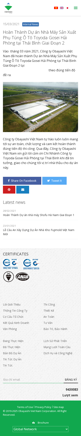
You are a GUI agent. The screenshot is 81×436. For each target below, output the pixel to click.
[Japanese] (67, 8)
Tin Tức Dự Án (12, 359)
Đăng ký (71, 379)
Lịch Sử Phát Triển (55, 341)
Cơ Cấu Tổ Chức (13, 317)
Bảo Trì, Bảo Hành (55, 329)
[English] (62, 8)
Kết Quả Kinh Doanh (16, 323)
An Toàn (48, 317)
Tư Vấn (47, 323)
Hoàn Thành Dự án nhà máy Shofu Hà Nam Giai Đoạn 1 (38, 215)
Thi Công (49, 304)
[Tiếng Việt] (56, 8)
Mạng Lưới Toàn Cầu (56, 347)
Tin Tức (8, 365)
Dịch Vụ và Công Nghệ (57, 353)
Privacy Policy (43, 407)
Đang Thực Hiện (13, 341)
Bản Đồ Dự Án (12, 353)
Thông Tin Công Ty (15, 310)
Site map (58, 407)
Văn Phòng (10, 329)
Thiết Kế (48, 310)
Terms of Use (25, 407)
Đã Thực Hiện (11, 347)
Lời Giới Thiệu (11, 304)
